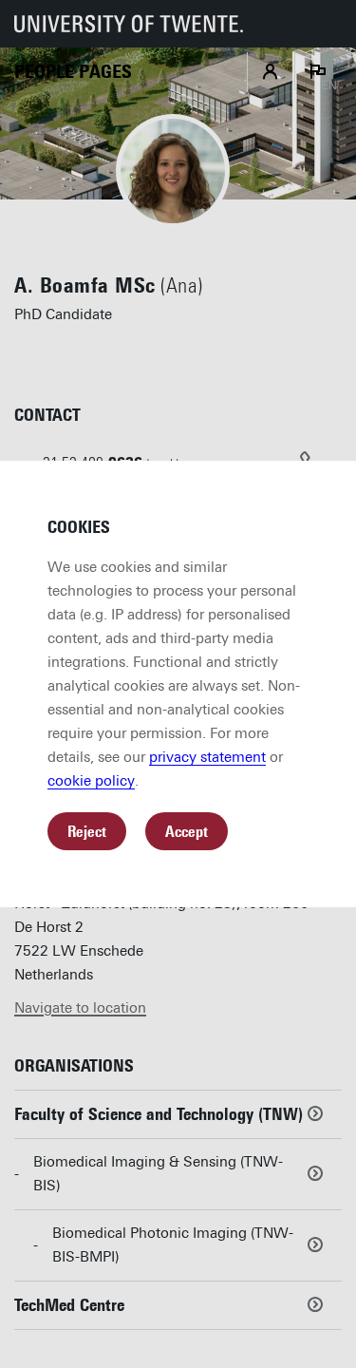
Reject (86, 832)
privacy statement (207, 757)
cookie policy (91, 780)
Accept (186, 832)
